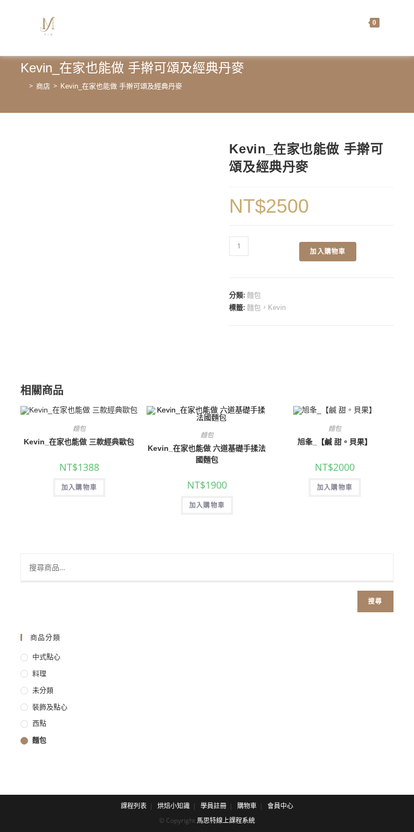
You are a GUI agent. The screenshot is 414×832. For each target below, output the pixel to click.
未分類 (42, 690)
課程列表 (134, 806)
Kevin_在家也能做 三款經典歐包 (79, 441)
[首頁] (23, 86)
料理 (39, 673)
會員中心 (280, 806)
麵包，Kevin (266, 307)
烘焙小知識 (173, 806)
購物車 (247, 806)
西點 (39, 723)
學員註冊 (213, 806)
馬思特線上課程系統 (226, 820)
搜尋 (375, 601)
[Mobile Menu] (387, 22)
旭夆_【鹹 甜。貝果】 (335, 441)
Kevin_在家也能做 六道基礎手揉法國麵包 (207, 454)
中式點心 (46, 657)
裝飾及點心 (49, 707)
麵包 (254, 295)
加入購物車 (328, 251)
